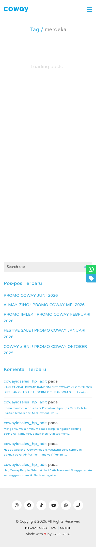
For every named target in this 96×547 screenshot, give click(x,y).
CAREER (65, 528)
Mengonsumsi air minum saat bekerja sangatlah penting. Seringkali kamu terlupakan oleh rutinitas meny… (43, 431)
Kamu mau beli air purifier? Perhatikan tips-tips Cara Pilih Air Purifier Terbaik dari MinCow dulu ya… (46, 411)
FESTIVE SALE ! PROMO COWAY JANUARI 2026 (44, 333)
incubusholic (62, 534)
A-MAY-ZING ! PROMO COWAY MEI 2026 (44, 305)
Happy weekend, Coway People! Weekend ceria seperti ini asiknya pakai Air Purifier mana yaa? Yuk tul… (43, 452)
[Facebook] (29, 505)
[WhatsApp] (66, 505)
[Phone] (78, 505)
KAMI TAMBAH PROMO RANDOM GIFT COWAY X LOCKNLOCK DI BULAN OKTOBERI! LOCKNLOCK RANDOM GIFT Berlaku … (48, 390)
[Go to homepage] (16, 10)
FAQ (53, 528)
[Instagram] (17, 505)
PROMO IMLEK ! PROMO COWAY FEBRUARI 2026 (47, 318)
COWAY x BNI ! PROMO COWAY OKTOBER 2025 (45, 350)
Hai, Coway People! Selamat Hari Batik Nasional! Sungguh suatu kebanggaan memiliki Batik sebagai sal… (48, 473)
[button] (89, 9)
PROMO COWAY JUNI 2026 (31, 296)
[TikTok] (41, 505)
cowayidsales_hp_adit (25, 381)
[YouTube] (54, 505)
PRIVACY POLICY (36, 528)
